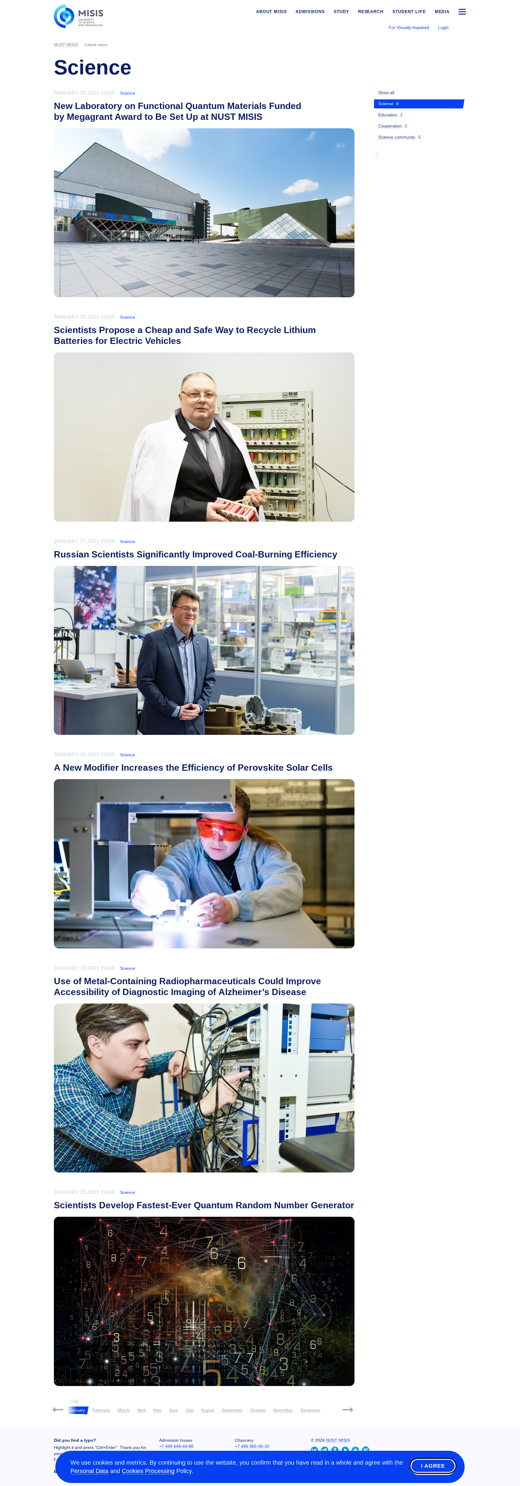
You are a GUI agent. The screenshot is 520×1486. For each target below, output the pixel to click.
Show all (386, 92)
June (173, 1410)
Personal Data (89, 1471)
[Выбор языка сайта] (462, 27)
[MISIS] (83, 15)
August (207, 1410)
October (258, 1410)
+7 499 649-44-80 (176, 1446)
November (283, 1410)
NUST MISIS (338, 1440)
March (124, 1410)
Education (387, 114)
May (157, 1410)
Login (443, 27)
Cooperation (390, 125)
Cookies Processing (148, 1471)
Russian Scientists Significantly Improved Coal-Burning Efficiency (195, 554)
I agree (433, 1466)
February (101, 1410)
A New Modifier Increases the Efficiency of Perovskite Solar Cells (193, 768)
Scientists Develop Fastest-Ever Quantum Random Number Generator (204, 1205)
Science (127, 93)
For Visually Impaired (409, 27)
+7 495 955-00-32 (252, 1446)
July (189, 1410)
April (141, 1410)
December (310, 1410)
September (232, 1410)
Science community (396, 137)
